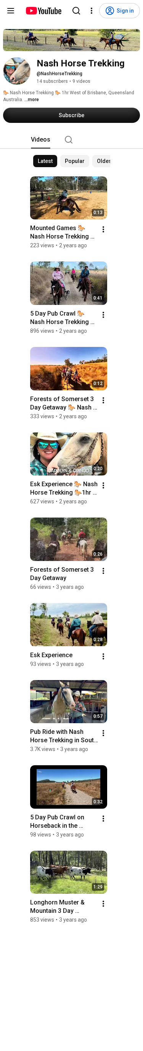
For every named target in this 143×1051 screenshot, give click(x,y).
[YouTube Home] (43, 10)
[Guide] (10, 10)
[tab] (40, 140)
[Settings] (91, 10)
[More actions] (103, 229)
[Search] (76, 10)
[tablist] (71, 140)
